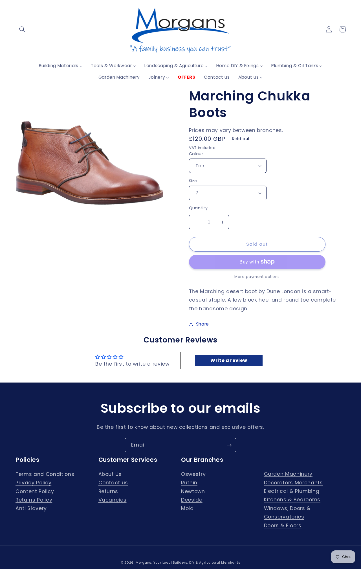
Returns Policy (34, 499)
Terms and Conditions (45, 474)
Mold (187, 508)
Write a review (228, 360)
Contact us (113, 482)
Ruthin (189, 482)
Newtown (193, 491)
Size (193, 181)
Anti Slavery (31, 508)
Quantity (198, 208)
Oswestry (193, 474)
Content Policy (35, 491)
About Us (110, 474)
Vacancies (112, 499)
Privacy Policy (33, 482)
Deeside (191, 499)
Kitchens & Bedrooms (292, 499)
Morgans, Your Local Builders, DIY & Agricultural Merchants (188, 562)
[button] (22, 29)
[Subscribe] (229, 445)
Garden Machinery (288, 474)
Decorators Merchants (293, 482)
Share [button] (202, 324)
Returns (108, 491)
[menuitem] (61, 65)
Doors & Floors (282, 525)
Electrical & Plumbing (292, 491)
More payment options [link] (257, 276)
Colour (196, 154)
